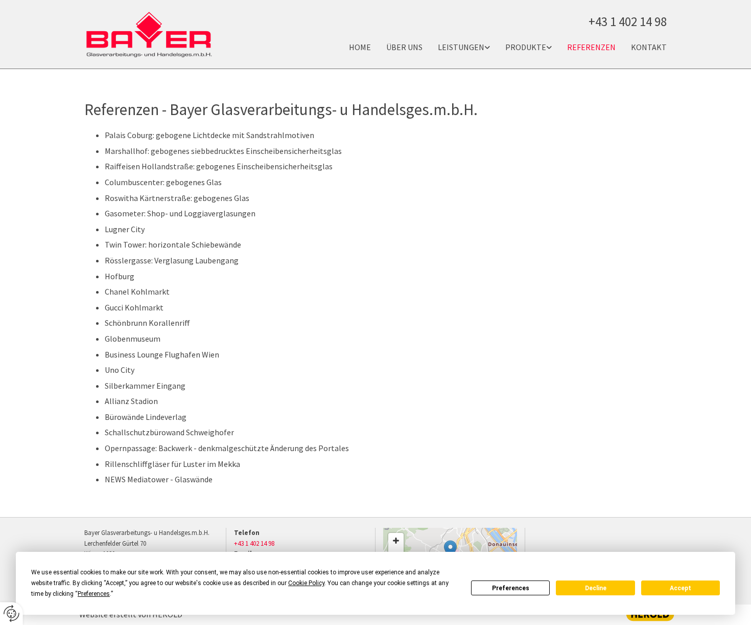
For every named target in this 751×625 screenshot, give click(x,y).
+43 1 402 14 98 (254, 543)
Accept (680, 588)
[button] (450, 550)
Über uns (404, 47)
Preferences (510, 588)
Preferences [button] (94, 593)
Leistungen (461, 47)
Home (360, 47)
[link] (456, 47)
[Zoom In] (396, 540)
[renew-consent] (11, 613)
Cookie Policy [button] (306, 583)
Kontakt (649, 47)
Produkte (525, 47)
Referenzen (591, 47)
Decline (595, 588)
